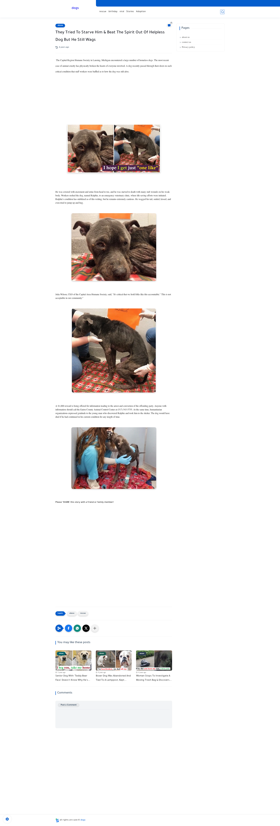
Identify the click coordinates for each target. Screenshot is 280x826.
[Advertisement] (113, 102)
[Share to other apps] (94, 628)
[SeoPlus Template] (57, 820)
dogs (75, 8)
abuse (60, 25)
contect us (186, 42)
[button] (68, 628)
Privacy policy (188, 47)
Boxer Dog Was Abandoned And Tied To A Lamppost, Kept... (113, 678)
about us (186, 37)
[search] (222, 12)
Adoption (141, 11)
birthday (112, 11)
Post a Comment (69, 705)
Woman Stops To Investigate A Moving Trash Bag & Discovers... (154, 678)
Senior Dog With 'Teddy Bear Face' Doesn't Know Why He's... (72, 678)
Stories (130, 11)
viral (122, 11)
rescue (102, 11)
